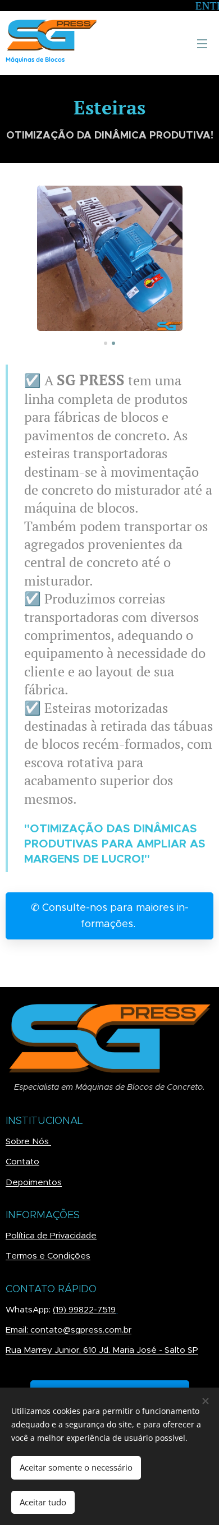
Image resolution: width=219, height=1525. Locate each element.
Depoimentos (34, 1182)
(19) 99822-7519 (84, 1309)
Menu (202, 43)
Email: (18, 1329)
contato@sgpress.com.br (80, 1329)
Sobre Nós (28, 1141)
